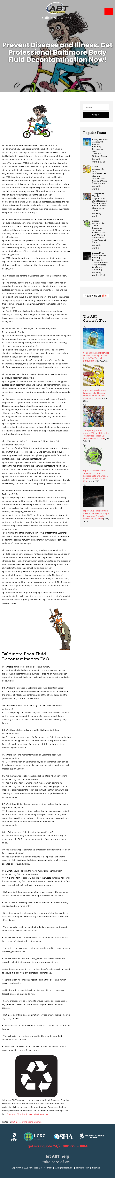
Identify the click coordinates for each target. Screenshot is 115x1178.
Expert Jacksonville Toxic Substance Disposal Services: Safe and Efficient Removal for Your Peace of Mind (99, 231)
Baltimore (15, 1122)
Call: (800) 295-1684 (56, 18)
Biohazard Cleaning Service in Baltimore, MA (28, 1114)
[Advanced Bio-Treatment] (57, 13)
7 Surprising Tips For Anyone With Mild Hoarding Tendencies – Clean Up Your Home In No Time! (99, 202)
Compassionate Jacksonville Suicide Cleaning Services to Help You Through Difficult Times (100, 147)
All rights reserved (64, 1167)
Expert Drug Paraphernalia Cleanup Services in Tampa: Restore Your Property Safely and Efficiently (100, 261)
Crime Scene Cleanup (31, 1122)
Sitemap (96, 1167)
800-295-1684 (75, 1146)
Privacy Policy (82, 1167)
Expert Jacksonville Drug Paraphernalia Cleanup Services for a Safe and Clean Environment (99, 174)
